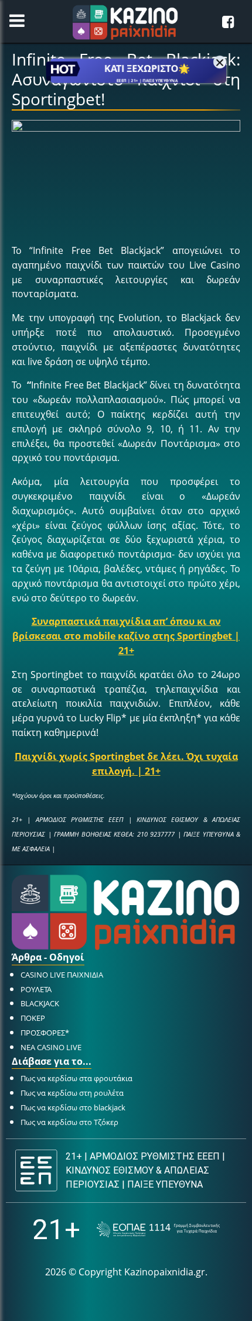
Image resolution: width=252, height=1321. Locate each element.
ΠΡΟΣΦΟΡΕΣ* (45, 1032)
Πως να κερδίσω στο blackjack (73, 1107)
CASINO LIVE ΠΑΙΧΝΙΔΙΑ (62, 974)
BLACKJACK (40, 1003)
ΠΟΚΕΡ (33, 1018)
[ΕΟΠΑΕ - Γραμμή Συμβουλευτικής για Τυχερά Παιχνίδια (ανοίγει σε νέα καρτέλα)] (158, 1229)
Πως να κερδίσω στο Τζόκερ (69, 1122)
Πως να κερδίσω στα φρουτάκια (76, 1078)
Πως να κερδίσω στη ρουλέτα (72, 1093)
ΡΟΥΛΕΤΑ (36, 989)
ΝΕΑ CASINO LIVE (51, 1047)
